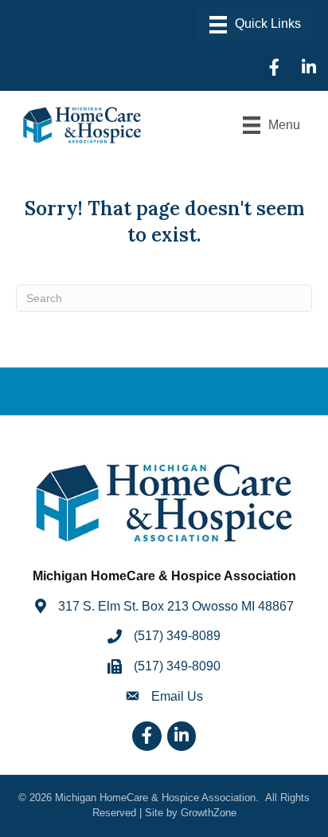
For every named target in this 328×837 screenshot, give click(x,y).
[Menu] (255, 24)
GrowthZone (208, 813)
